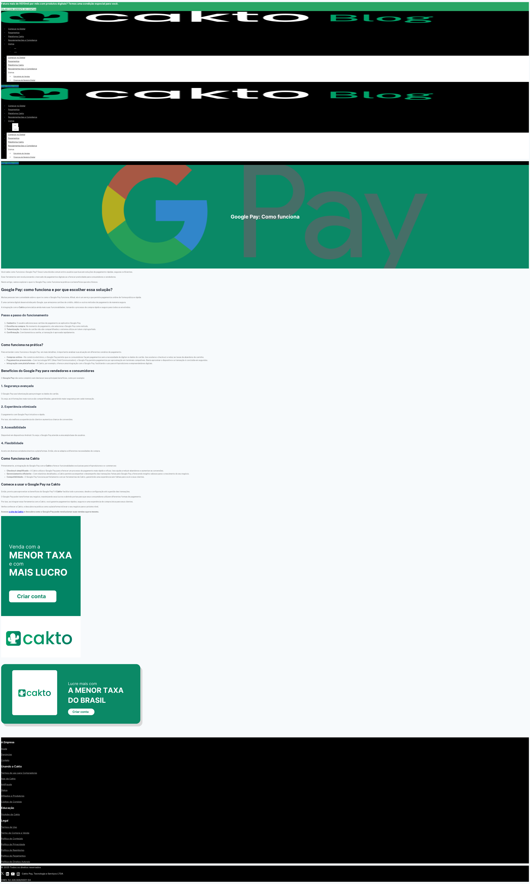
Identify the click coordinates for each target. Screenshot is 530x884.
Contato (5, 760)
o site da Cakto (16, 512)
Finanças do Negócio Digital (24, 80)
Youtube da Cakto (10, 814)
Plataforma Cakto (16, 36)
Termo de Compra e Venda (15, 833)
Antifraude (6, 784)
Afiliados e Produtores (12, 795)
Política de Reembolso (12, 850)
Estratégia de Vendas (22, 76)
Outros (11, 44)
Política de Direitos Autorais (15, 861)
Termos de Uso (9, 827)
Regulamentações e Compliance (22, 40)
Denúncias (6, 754)
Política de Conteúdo (12, 838)
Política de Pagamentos (13, 855)
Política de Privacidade (13, 844)
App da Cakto (8, 778)
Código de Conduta (11, 801)
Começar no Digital (16, 29)
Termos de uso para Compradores (19, 773)
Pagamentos (13, 32)
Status (4, 790)
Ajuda (4, 748)
